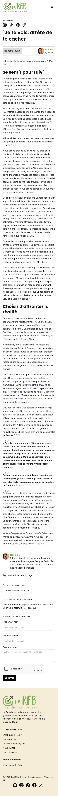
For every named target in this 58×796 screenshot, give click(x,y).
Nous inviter (9, 747)
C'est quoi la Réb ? (12, 735)
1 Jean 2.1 (40, 543)
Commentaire (10, 647)
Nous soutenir (10, 752)
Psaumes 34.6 (34, 398)
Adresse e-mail (10, 635)
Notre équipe (9, 739)
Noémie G (50, 49)
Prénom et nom (10, 622)
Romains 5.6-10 (23, 485)
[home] (14, 7)
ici (26, 590)
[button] (52, 7)
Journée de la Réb (12, 765)
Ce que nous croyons (14, 743)
